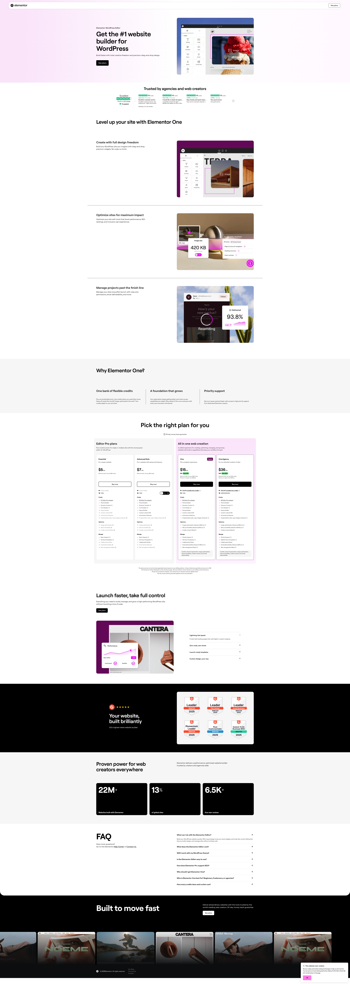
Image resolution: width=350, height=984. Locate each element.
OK (307, 978)
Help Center (119, 846)
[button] (215, 835)
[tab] (215, 637)
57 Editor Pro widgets (107, 500)
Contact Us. (132, 846)
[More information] (112, 505)
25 (168, 493)
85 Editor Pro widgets (145, 500)
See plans (334, 5)
